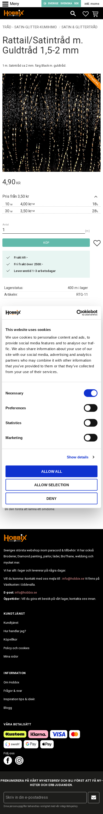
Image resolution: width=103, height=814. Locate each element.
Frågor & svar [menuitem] (13, 691)
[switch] (90, 408)
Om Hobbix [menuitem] (11, 682)
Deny (51, 498)
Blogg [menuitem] (8, 708)
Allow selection (51, 485)
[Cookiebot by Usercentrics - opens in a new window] (76, 313)
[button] (6, 4)
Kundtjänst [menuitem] (11, 622)
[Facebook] (8, 763)
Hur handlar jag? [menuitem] (15, 631)
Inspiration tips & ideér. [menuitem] (19, 699)
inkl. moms (92, 4)
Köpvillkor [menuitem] (10, 639)
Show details (77, 457)
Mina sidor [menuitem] (11, 656)
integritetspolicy (68, 806)
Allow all (51, 471)
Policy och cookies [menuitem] (16, 648)
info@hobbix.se (73, 578)
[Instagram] (19, 763)
